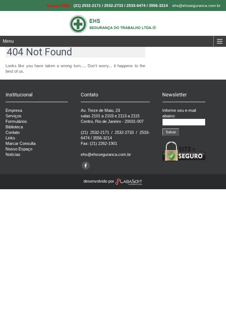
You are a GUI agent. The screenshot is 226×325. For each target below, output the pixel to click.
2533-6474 (136, 5)
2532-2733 (113, 5)
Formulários (16, 121)
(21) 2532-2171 (87, 5)
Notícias (13, 154)
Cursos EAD (58, 5)
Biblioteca (14, 126)
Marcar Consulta (21, 143)
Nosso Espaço (19, 149)
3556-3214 (158, 5)
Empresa (14, 110)
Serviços (13, 115)
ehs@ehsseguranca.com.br (196, 5)
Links (10, 138)
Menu (8, 41)
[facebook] (86, 165)
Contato (13, 132)
